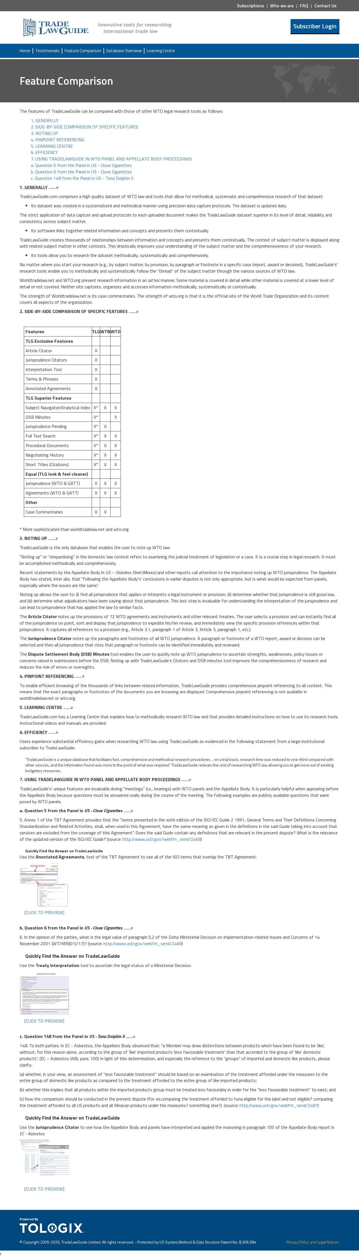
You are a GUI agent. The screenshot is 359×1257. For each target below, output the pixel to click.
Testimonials (47, 51)
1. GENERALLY (45, 120)
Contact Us (325, 5)
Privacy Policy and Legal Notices (312, 1242)
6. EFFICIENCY (44, 152)
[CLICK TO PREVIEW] (44, 912)
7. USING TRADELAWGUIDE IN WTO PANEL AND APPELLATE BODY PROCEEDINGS (111, 158)
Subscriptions (250, 5)
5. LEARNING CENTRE (52, 146)
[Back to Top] (54, 187)
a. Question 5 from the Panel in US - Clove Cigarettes (81, 165)
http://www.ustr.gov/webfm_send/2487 (279, 1105)
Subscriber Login (315, 26)
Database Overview (124, 51)
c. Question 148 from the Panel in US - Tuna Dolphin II (82, 178)
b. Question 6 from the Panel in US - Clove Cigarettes (81, 171)
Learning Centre (161, 51)
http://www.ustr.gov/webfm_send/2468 (162, 839)
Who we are (282, 5)
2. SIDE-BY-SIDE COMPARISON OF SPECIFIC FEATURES (84, 126)
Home (25, 51)
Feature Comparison (83, 51)
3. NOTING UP (44, 133)
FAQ (304, 5)
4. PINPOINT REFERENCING (57, 139)
